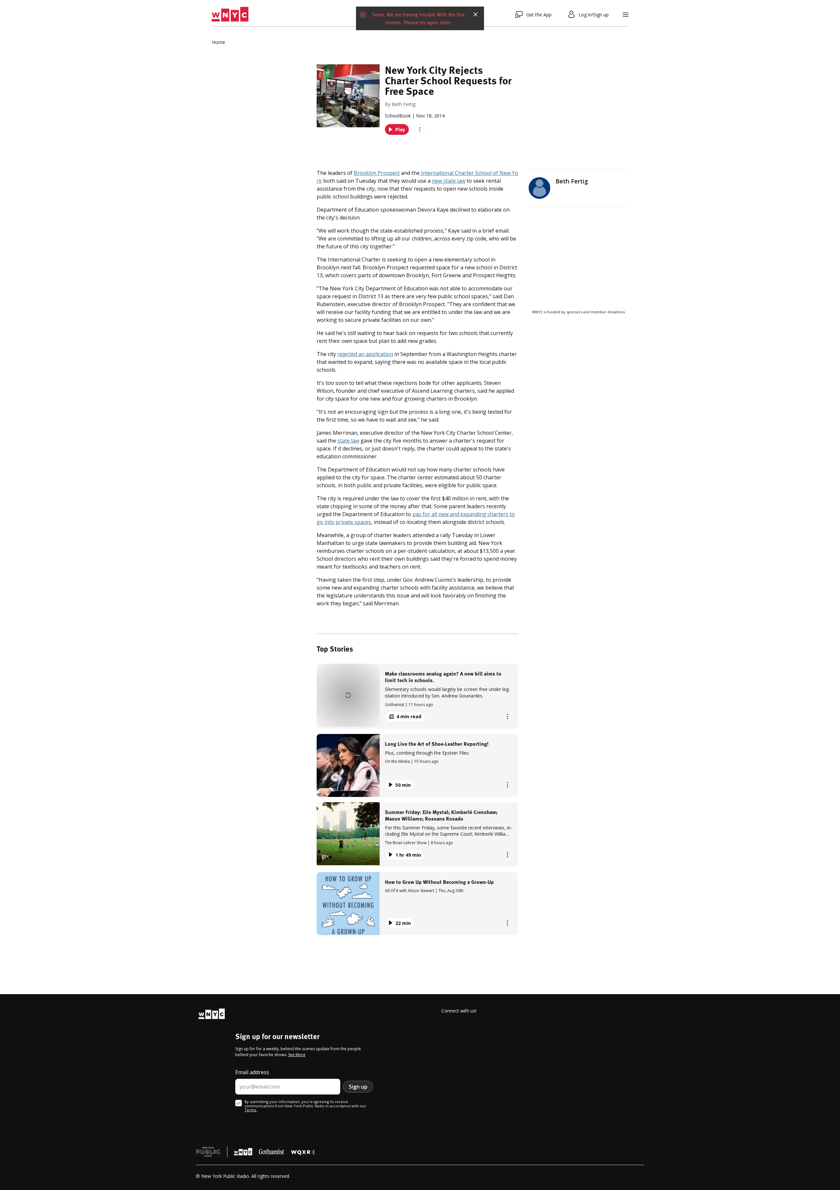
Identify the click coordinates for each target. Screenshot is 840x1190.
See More (296, 1054)
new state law (448, 180)
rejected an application (365, 354)
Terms (250, 1109)
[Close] (475, 14)
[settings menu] (625, 14)
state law (348, 440)
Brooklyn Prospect (377, 173)
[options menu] (419, 129)
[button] (417, 696)
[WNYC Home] (230, 14)
